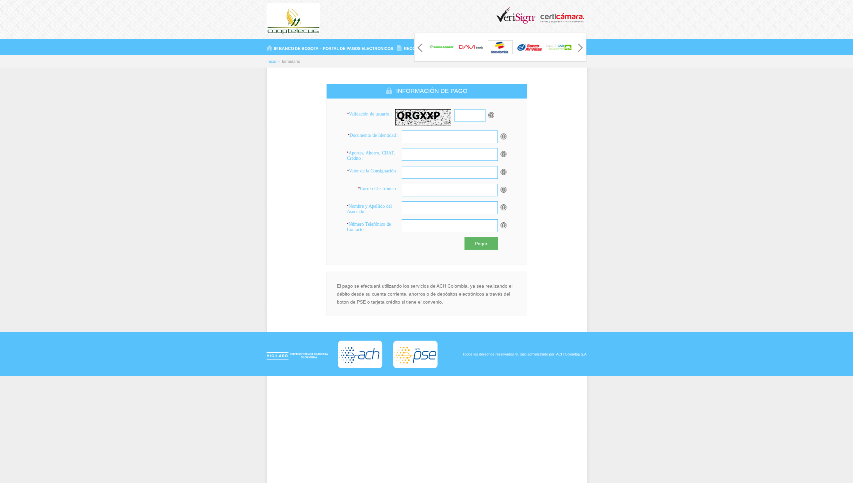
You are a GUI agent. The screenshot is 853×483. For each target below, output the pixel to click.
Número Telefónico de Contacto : (369, 227)
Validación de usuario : (369, 114)
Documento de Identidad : (373, 135)
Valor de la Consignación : (373, 170)
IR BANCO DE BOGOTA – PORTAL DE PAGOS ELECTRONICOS (333, 48)
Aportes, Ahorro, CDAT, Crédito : (371, 155)
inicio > (273, 61)
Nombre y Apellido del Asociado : (369, 209)
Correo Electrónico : (378, 188)
